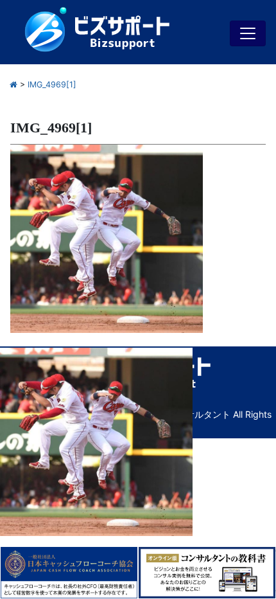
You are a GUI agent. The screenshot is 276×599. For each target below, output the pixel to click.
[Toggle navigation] (248, 33)
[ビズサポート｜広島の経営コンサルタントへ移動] (13, 84)
